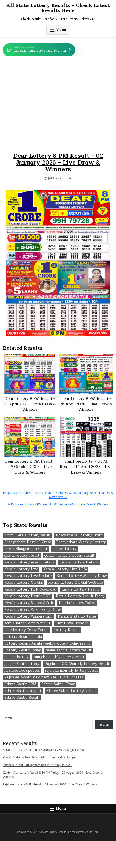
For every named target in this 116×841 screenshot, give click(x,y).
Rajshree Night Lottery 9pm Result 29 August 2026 (37, 765)
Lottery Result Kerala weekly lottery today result (47, 643)
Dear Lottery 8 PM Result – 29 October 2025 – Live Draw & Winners (30, 467)
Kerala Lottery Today (77, 603)
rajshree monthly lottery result (71, 670)
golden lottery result (21, 555)
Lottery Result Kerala (23, 637)
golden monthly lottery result (69, 555)
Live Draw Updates (72, 623)
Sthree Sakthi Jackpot (22, 691)
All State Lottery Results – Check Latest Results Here (58, 8)
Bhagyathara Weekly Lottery (81, 542)
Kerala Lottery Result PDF (27, 596)
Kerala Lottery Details (78, 562)
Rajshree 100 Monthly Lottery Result (77, 664)
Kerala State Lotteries (77, 616)
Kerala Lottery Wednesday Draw (32, 610)
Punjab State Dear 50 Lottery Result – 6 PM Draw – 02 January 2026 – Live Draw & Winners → (58, 495)
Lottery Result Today (22, 650)
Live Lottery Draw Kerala (26, 630)
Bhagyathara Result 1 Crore (27, 542)
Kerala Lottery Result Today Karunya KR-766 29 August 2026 (43, 750)
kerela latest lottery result (27, 623)
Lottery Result (66, 630)
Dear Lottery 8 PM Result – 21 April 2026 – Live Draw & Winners (30, 404)
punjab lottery (16, 657)
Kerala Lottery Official (23, 582)
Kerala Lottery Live (21, 569)
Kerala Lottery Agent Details (29, 562)
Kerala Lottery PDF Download (30, 589)
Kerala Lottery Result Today (80, 596)
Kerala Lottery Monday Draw (82, 576)
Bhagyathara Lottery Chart (79, 535)
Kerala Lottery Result (80, 589)
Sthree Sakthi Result (22, 697)
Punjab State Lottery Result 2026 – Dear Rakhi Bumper (40, 757)
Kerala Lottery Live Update (28, 576)
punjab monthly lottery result (59, 657)
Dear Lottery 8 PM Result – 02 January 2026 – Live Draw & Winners (58, 162)
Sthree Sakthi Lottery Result (71, 691)
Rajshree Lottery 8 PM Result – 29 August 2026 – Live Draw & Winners (50, 784)
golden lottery (65, 549)
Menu (61, 29)
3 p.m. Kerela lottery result (27, 535)
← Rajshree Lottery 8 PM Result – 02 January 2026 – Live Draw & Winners (57, 504)
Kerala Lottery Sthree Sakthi (29, 603)
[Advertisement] (58, 109)
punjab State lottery (21, 664)
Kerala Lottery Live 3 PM (65, 569)
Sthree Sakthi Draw (58, 684)
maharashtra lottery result (69, 650)
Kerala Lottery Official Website (75, 582)
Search (7, 718)
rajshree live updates (22, 670)
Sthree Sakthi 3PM (20, 684)
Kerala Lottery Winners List (28, 616)
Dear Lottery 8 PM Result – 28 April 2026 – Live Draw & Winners (86, 404)
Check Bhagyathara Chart (26, 549)
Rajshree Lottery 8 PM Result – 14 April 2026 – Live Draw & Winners (86, 467)
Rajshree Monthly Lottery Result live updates (43, 677)
